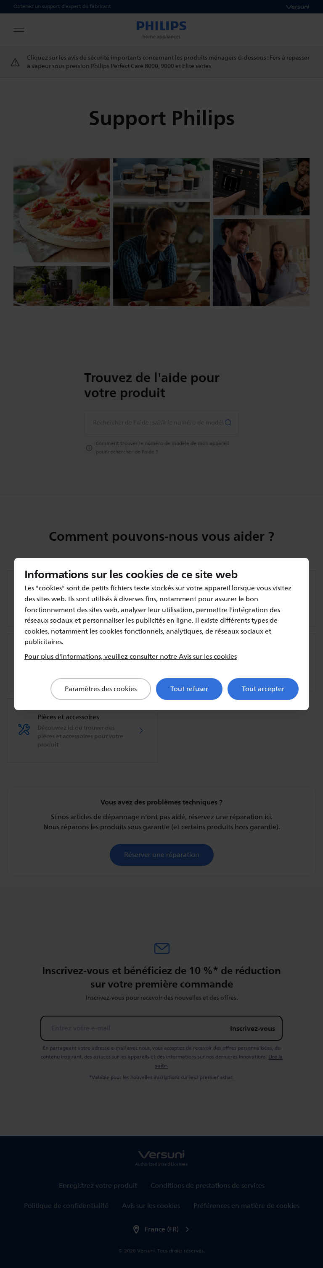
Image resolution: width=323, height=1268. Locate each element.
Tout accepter (263, 689)
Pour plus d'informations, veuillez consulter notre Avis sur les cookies (130, 656)
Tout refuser (189, 689)
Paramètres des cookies (101, 689)
